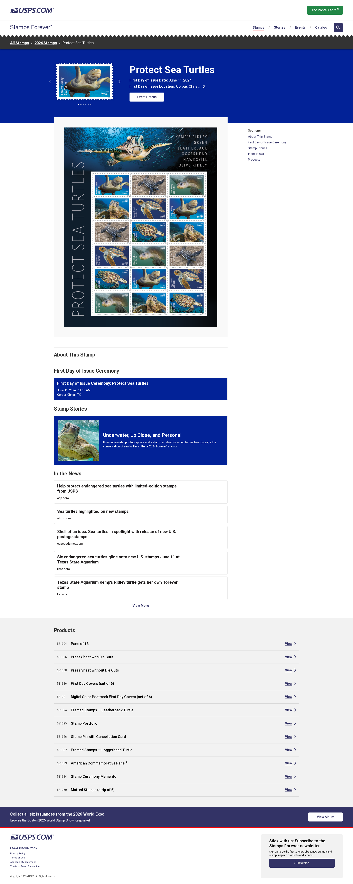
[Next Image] (119, 81)
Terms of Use (17, 857)
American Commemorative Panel (99, 763)
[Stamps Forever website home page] (31, 27)
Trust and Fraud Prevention (25, 866)
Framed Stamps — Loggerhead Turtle (101, 750)
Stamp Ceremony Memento (93, 776)
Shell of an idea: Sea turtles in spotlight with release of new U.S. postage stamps (116, 534)
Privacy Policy (17, 853)
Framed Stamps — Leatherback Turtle (102, 710)
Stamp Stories (257, 148)
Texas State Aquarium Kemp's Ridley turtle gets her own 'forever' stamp (118, 585)
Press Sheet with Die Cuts (92, 657)
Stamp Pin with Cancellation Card (98, 736)
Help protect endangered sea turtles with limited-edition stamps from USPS (117, 489)
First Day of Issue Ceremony (267, 142)
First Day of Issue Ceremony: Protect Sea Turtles (103, 383)
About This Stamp (260, 137)
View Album (325, 817)
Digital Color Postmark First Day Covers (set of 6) (111, 697)
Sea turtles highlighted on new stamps (93, 511)
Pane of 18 (80, 643)
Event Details (147, 97)
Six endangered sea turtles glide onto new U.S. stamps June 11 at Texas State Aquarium (118, 559)
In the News (256, 154)
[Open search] (338, 27)
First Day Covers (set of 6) (92, 683)
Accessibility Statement (23, 862)
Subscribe (301, 863)
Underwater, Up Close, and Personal (142, 435)
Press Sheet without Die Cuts (95, 670)
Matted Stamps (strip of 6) (93, 790)
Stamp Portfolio (84, 723)
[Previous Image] (50, 81)
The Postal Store (325, 10)
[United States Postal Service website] (32, 10)
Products (254, 159)
